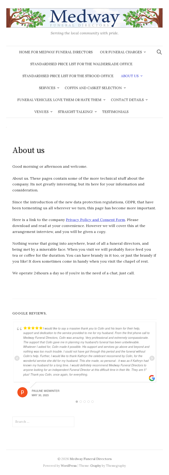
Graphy (95, 466)
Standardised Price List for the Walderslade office (81, 64)
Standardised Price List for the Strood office (68, 76)
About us (129, 76)
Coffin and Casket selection (93, 88)
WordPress (69, 466)
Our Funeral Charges (121, 52)
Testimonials (115, 111)
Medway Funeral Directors (91, 459)
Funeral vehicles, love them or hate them (59, 100)
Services (47, 88)
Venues (41, 111)
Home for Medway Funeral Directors (56, 52)
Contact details (127, 100)
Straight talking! (75, 111)
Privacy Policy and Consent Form (95, 219)
